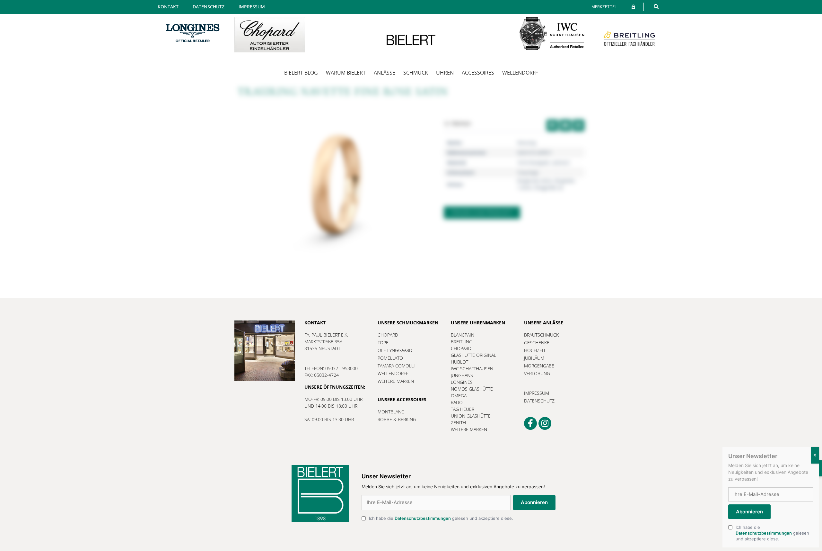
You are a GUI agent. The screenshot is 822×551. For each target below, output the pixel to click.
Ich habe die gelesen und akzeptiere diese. (441, 518)
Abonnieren (534, 502)
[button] (656, 6)
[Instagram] (544, 423)
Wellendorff (520, 72)
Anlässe (384, 72)
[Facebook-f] (530, 423)
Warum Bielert (346, 72)
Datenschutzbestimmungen (423, 518)
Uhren (445, 72)
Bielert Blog (301, 72)
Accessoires (478, 72)
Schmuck (415, 72)
